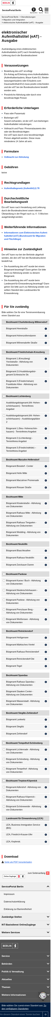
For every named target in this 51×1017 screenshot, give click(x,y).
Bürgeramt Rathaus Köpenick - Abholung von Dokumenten (21, 798)
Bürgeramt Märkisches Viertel (20, 645)
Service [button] (6, 956)
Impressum (9, 894)
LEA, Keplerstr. (13, 841)
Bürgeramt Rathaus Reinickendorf (22, 652)
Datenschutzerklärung (14, 901)
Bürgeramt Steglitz (15, 726)
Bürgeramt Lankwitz (15, 719)
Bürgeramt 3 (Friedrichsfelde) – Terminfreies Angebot (21, 449)
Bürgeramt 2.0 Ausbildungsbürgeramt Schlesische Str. (21, 373)
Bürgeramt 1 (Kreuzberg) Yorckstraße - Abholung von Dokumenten (19, 361)
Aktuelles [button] (7, 979)
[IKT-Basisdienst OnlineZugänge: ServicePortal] (14, 876)
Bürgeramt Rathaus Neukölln (20, 557)
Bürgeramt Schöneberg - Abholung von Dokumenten (23, 760)
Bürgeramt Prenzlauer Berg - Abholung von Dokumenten (20, 611)
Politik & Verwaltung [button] (13, 971)
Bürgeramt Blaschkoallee (18, 550)
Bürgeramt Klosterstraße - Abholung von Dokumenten (23, 505)
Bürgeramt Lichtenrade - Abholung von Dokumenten (22, 751)
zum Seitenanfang (36, 873)
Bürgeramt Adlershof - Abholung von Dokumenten (23, 789)
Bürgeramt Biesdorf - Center (19, 466)
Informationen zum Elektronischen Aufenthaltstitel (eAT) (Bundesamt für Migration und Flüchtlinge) (26, 236)
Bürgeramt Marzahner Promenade (22, 480)
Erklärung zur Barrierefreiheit (18, 909)
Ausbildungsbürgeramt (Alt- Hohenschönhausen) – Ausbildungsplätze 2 (23, 418)
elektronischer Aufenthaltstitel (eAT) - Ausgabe (23, 22)
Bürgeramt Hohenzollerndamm (21, 335)
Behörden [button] (7, 964)
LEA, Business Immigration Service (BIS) (23, 826)
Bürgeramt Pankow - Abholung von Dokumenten (23, 601)
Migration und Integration (14, 20)
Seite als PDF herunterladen (18, 862)
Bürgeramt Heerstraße (17, 328)
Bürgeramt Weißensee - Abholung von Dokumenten (22, 621)
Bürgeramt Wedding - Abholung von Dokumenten (23, 534)
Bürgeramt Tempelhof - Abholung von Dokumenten (22, 770)
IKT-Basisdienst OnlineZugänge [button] (19, 924)
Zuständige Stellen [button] (12, 917)
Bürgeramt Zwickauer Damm (20, 565)
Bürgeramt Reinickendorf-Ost (20, 659)
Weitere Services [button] (11, 932)
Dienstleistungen (28, 17)
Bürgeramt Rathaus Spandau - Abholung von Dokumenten (20, 683)
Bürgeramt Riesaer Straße (18, 487)
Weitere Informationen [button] (14, 995)
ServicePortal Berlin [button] (12, 886)
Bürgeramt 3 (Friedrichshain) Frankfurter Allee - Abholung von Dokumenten (21, 384)
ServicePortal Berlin (10, 17)
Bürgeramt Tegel (14, 666)
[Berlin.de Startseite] (8, 3)
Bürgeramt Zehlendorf (16, 734)
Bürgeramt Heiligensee (17, 637)
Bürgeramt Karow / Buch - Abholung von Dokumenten (23, 582)
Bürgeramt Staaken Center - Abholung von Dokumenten (19, 693)
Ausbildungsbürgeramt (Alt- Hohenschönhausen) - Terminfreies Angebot (23, 406)
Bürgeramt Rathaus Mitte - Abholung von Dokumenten (23, 514)
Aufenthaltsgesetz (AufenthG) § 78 (21, 188)
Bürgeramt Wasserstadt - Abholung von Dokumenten (23, 702)
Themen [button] (6, 987)
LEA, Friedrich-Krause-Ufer (19, 834)
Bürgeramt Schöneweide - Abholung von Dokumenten (23, 808)
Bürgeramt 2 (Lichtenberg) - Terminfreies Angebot (19, 439)
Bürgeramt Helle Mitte (16, 473)
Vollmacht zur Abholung (16, 157)
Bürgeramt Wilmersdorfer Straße (21, 343)
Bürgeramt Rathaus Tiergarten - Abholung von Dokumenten (21, 524)
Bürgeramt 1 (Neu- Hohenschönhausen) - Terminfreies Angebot (22, 430)
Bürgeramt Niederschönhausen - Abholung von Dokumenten (22, 592)
